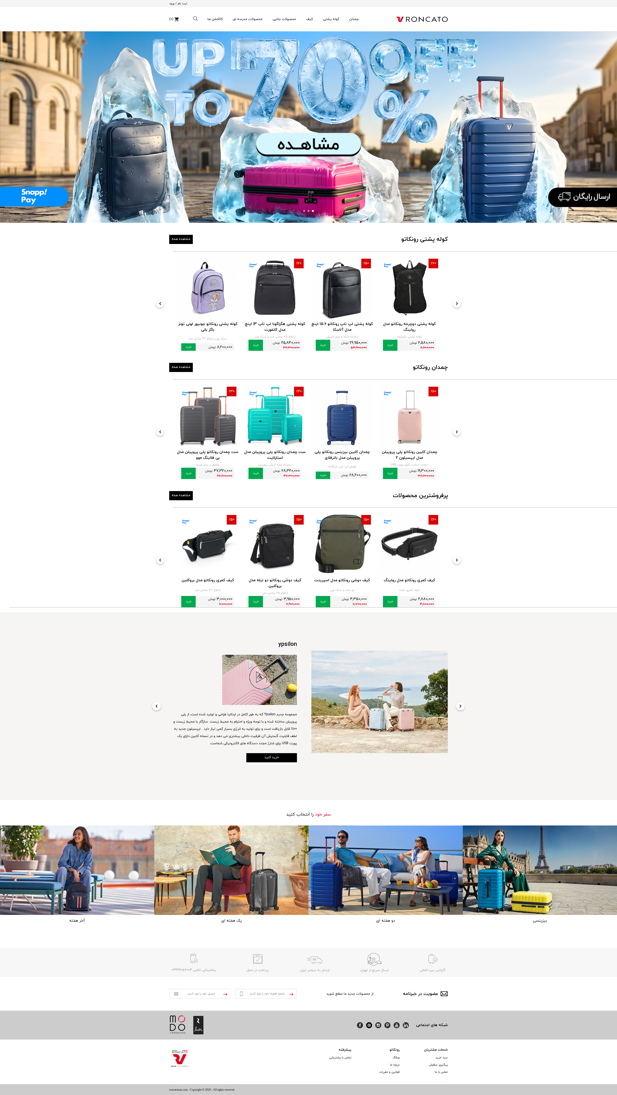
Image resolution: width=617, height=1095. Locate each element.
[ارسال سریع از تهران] (374, 959)
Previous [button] (160, 303)
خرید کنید (271, 743)
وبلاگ (396, 1058)
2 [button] (308, 211)
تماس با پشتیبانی (340, 1058)
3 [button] (304, 211)
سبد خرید (442, 1058)
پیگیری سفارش (438, 1065)
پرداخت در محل (258, 970)
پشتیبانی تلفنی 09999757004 (194, 970)
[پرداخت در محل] (258, 959)
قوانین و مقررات (389, 1072)
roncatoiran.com (178, 1089)
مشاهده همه (181, 239)
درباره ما (395, 1065)
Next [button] (457, 303)
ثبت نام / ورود (178, 4)
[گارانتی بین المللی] (432, 959)
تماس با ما (441, 1072)
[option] (308, 127)
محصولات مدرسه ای (247, 19)
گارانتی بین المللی (432, 970)
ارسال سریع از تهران (374, 970)
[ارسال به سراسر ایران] (314, 959)
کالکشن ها (215, 19)
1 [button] (313, 211)
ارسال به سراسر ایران (314, 970)
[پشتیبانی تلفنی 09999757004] (194, 959)
